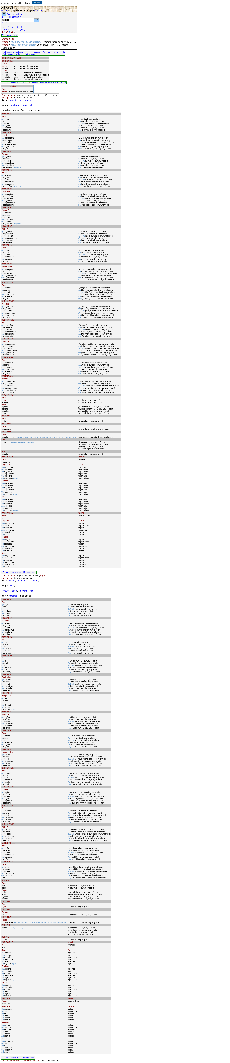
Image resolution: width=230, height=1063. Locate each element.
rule (31, 591)
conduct (5, 591)
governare (23, 580)
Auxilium (38, 10)
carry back (14, 105)
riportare (29, 100)
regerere (22, 52)
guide (11, 586)
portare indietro (15, 100)
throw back (27, 105)
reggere (11, 580)
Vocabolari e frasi (9, 35)
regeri (21, 572)
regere (22, 54)
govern (23, 591)
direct (14, 591)
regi (20, 1058)
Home (4, 10)
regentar (13, 596)
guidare (34, 580)
